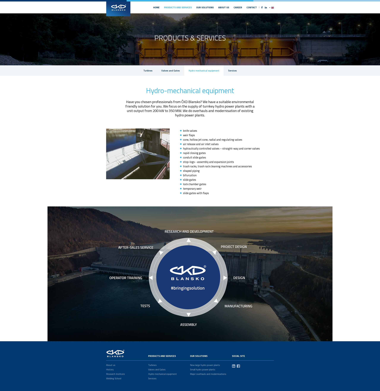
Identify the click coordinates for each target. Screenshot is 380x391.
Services (232, 70)
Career (238, 7)
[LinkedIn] (266, 7)
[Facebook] (262, 7)
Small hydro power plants (202, 369)
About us (223, 7)
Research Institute (115, 374)
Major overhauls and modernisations (208, 374)
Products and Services (178, 7)
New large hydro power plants (205, 365)
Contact (252, 7)
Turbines (147, 70)
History (110, 369)
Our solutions (205, 7)
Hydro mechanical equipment (204, 70)
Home (156, 7)
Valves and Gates (170, 70)
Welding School (113, 378)
